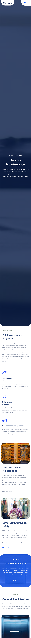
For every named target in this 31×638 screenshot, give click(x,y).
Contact (24, 2)
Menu (28, 2)
